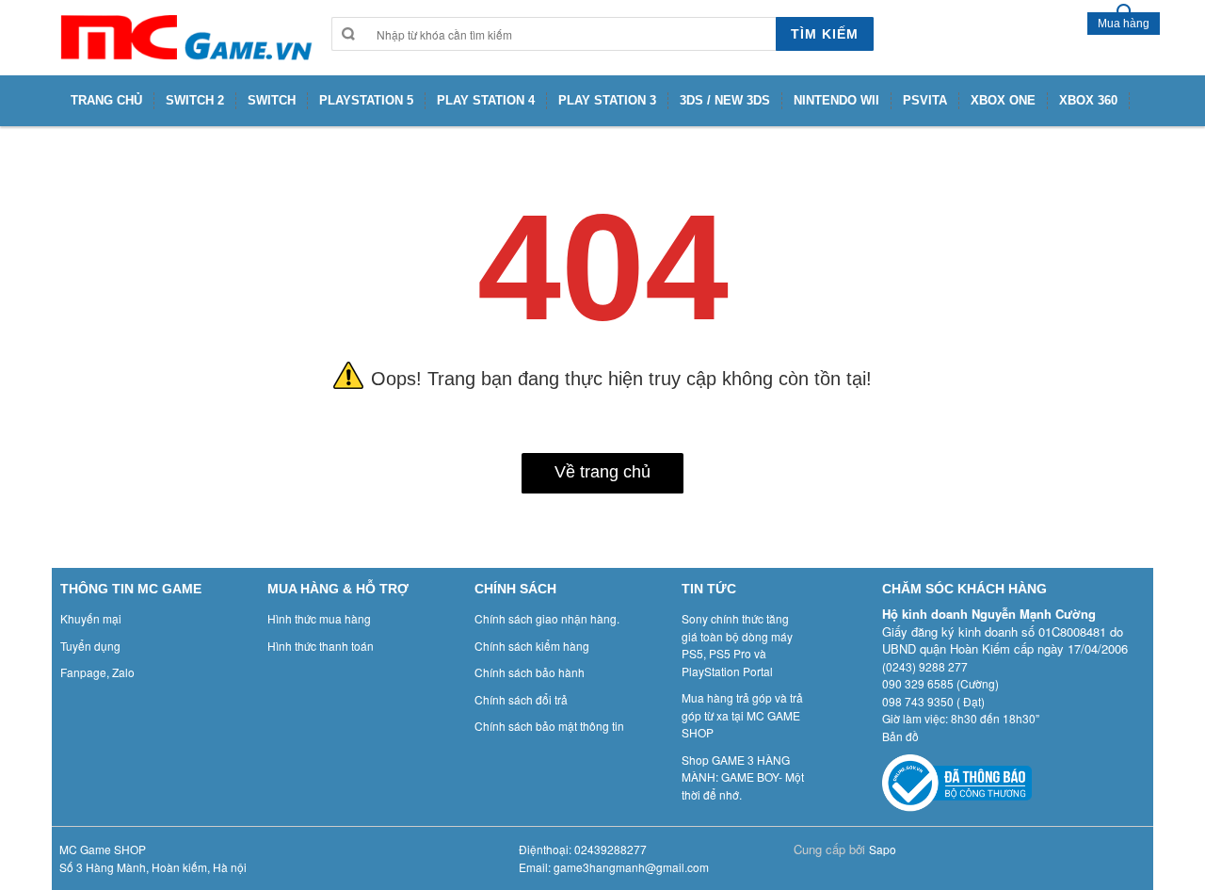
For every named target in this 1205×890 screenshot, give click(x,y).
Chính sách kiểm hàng (531, 646)
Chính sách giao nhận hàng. (546, 618)
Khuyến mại (90, 618)
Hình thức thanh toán (320, 646)
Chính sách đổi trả (521, 699)
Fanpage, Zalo (97, 672)
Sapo (882, 849)
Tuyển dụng (90, 646)
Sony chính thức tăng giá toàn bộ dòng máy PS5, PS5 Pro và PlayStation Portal (737, 644)
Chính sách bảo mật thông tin (549, 726)
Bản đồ (900, 736)
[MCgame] (184, 37)
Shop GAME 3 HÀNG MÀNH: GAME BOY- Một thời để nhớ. (743, 777)
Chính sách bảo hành (529, 672)
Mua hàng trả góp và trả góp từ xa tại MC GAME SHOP (742, 714)
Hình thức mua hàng (319, 618)
